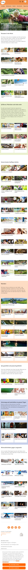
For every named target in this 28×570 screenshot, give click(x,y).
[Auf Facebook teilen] (8, 527)
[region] (14, 560)
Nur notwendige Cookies (14, 564)
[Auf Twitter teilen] (12, 527)
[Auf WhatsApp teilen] (16, 527)
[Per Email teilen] (19, 527)
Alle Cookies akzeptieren (14, 567)
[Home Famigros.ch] (3, 2)
